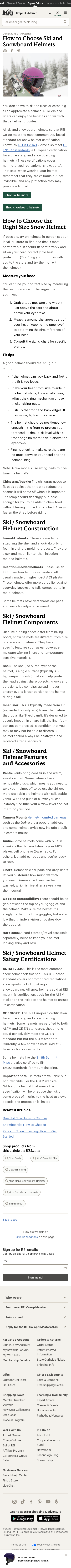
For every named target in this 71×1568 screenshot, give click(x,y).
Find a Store (10, 1480)
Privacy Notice (19, 1549)
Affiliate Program (13, 1450)
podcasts (56, 1501)
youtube (48, 1501)
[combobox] (35, 22)
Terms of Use (18, 1544)
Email (5, 1260)
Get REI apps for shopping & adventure (35, 1511)
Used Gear (9, 1414)
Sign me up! (35, 1277)
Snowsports (25, 33)
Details (50, 1253)
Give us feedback (27, 1237)
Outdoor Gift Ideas (15, 1379)
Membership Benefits (16, 1360)
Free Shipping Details (50, 1385)
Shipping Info (45, 1364)
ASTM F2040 (27, 145)
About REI (43, 1435)
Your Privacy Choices (48, 1544)
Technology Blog (47, 1455)
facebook (31, 1501)
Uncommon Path (47, 1410)
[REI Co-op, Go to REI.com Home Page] (7, 12)
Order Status (45, 1344)
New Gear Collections (16, 1409)
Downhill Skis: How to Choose (25, 1118)
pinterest (40, 1501)
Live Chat (8, 1485)
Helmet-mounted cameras (46, 817)
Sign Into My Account (16, 1344)
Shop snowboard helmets (23, 207)
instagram (14, 1501)
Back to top (10, 1219)
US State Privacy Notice (46, 1549)
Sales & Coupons (48, 1379)
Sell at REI (9, 1445)
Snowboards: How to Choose (24, 1125)
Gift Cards (9, 1385)
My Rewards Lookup (16, 1349)
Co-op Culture (12, 1440)
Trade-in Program (13, 1420)
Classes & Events (47, 1405)
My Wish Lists (11, 1355)
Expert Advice (26, 13)
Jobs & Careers (12, 1435)
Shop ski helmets (17, 195)
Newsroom (44, 1449)
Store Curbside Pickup (51, 1359)
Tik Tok (23, 1501)
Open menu (65, 12)
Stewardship (45, 1460)
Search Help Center (15, 1475)
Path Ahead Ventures (50, 1415)
